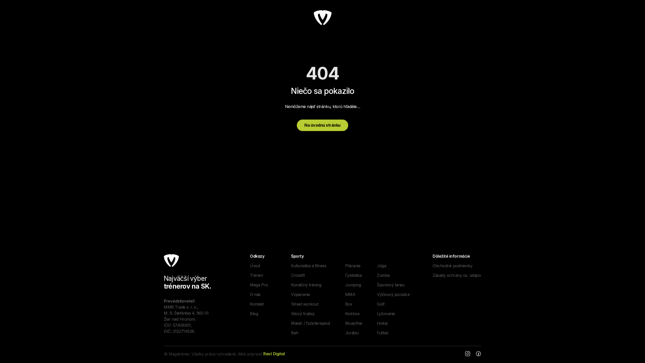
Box (348, 304)
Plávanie (352, 265)
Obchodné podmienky (452, 265)
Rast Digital (274, 353)
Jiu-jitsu (352, 332)
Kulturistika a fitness (308, 265)
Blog (254, 313)
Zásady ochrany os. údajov (457, 275)
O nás (255, 294)
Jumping (353, 284)
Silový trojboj (302, 313)
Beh (294, 332)
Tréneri (256, 275)
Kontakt (257, 304)
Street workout (304, 304)
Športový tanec (391, 284)
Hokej (382, 323)
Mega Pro (259, 284)
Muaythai (353, 323)
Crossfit (298, 275)
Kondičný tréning (306, 284)
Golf (380, 304)
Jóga (381, 265)
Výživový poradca (393, 294)
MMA (350, 294)
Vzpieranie (300, 294)
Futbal (382, 332)
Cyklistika (353, 275)
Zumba (383, 275)
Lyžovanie (386, 313)
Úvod (255, 265)
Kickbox (352, 313)
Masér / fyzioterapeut (310, 323)
